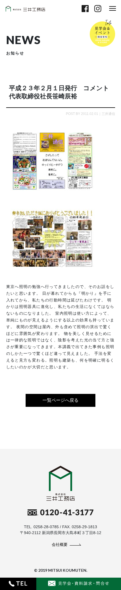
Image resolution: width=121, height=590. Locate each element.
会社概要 (60, 544)
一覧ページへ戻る (60, 400)
